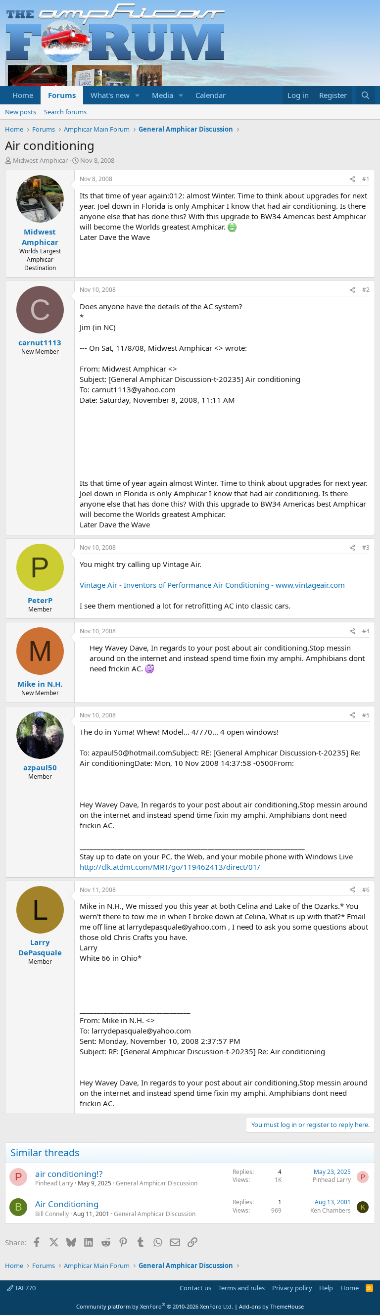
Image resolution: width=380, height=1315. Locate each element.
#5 (366, 715)
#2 (366, 289)
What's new (110, 95)
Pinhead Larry (54, 1183)
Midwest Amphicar (40, 160)
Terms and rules (241, 1287)
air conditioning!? (68, 1173)
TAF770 (24, 1287)
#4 (366, 631)
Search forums (65, 111)
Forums (62, 95)
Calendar (210, 95)
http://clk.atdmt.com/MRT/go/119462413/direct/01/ (170, 867)
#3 (366, 547)
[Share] (352, 179)
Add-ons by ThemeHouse (271, 1306)
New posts (20, 111)
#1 (366, 179)
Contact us (195, 1287)
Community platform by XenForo (154, 1306)
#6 (366, 890)
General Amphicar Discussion (156, 1183)
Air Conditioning (66, 1204)
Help (326, 1287)
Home (22, 95)
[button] (137, 95)
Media (162, 95)
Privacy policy (292, 1287)
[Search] (365, 95)
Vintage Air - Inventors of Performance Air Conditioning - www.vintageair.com (212, 585)
